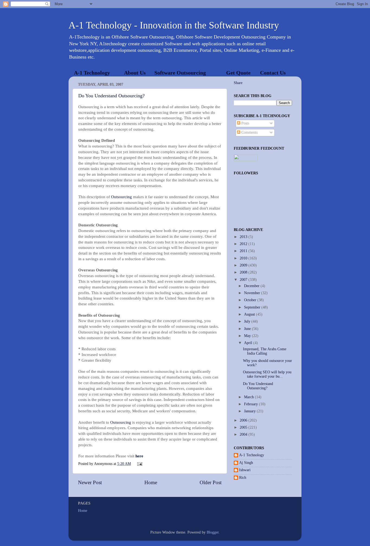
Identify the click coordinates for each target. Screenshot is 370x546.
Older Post (211, 482)
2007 (244, 280)
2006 (244, 420)
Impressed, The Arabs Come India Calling (264, 351)
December (252, 286)
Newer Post (90, 482)
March (249, 397)
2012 (244, 244)
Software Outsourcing (180, 73)
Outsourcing (121, 197)
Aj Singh (246, 463)
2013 (244, 237)
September (252, 307)
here (139, 456)
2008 (244, 272)
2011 (244, 251)
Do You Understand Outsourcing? (111, 95)
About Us (135, 73)
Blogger (213, 532)
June (248, 329)
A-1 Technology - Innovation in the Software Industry (174, 25)
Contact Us (273, 73)
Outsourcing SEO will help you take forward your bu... (267, 374)
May (248, 336)
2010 (244, 258)
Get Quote (238, 73)
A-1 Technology (92, 73)
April (248, 343)
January (250, 411)
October (250, 300)
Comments (249, 132)
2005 (244, 427)
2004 (244, 434)
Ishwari (245, 470)
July (247, 321)
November (252, 293)
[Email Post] (139, 464)
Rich (242, 478)
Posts (244, 123)
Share (238, 83)
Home (150, 482)
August (250, 314)
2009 (244, 265)
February (251, 404)
